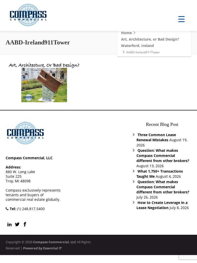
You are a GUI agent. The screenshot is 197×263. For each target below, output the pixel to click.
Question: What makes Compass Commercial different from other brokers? (162, 155)
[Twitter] (17, 224)
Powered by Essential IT (42, 248)
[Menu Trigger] (181, 18)
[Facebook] (25, 224)
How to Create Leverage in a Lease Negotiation (162, 205)
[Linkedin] (9, 224)
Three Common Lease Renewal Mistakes (156, 137)
